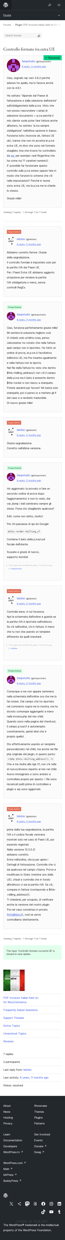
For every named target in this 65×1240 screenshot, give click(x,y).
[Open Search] (49, 5)
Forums (7, 15)
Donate (40, 1146)
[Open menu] (59, 5)
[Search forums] (39, 35)
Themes (39, 1111)
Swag (39, 1152)
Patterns (39, 1123)
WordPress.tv (13, 1152)
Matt (8, 1169)
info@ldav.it (15, 914)
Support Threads (13, 1017)
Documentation (12, 1140)
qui (12, 155)
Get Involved (42, 1134)
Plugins (38, 1117)
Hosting (8, 1117)
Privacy (7, 1123)
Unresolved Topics (14, 1033)
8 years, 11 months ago (34, 66)
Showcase (40, 1105)
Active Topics (11, 1025)
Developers (10, 1146)
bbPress (10, 1174)
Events (38, 1140)
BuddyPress (12, 1180)
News (6, 1111)
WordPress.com (14, 1163)
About (7, 1105)
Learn (6, 1134)
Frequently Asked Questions (20, 1010)
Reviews (8, 1041)
